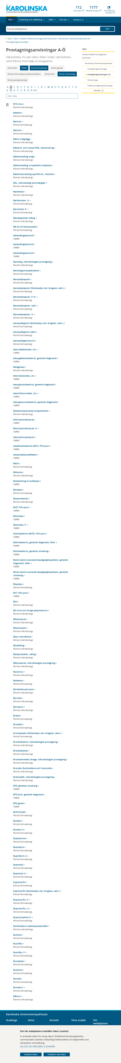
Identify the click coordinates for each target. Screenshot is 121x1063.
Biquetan (17, 584)
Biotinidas (18, 516)
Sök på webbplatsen (17, 28)
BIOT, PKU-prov (21, 507)
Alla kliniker (12, 68)
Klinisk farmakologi (39, 68)
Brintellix (17, 724)
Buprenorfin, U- (21, 908)
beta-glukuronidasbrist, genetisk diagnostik (35, 402)
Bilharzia (17, 472)
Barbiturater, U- (21, 200)
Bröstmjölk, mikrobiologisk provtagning (33, 777)
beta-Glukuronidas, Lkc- (25, 393)
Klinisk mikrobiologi (67, 74)
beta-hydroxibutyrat (23, 419)
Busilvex (17, 934)
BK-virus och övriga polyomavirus (30, 610)
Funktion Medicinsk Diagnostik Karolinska (38, 38)
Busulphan (18, 961)
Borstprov (18, 706)
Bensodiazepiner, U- (23, 314)
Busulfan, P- (19, 952)
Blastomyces (19, 619)
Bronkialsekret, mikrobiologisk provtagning (35, 741)
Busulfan (17, 943)
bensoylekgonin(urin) (24, 340)
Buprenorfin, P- (21, 899)
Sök (107, 28)
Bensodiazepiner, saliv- (25, 305)
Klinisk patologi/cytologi (17, 80)
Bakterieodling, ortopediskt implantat (32, 165)
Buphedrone (19, 838)
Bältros (17, 996)
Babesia (17, 112)
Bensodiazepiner (21, 279)
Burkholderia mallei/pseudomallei (30, 926)
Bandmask (18, 191)
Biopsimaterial (20, 498)
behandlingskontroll (23, 235)
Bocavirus (18, 671)
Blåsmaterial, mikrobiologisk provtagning (34, 663)
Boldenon (18, 680)
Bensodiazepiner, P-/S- (24, 296)
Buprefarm (18, 847)
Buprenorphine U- (22, 917)
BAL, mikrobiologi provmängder (29, 182)
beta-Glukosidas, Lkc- (24, 375)
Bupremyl (18, 864)
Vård (16, 38)
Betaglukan (19, 367)
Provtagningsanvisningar (17, 42)
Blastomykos (19, 627)
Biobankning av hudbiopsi (26, 481)
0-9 (35, 90)
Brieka (16, 715)
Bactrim (17, 121)
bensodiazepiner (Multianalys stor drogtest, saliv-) (38, 288)
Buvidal (17, 978)
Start (10, 38)
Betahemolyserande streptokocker (30, 410)
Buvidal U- (18, 987)
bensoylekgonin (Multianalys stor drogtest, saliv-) (38, 323)
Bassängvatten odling (24, 217)
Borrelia (17, 698)
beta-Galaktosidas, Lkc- (25, 349)
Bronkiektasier (20, 750)
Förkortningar (92, 80)
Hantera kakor (31, 1054)
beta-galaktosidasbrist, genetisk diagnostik (35, 358)
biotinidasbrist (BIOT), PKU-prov (29, 533)
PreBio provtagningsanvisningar (100, 85)
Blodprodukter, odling (24, 654)
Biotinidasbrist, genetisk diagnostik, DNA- (34, 542)
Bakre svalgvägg (21, 139)
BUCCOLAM (19, 812)
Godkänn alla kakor (57, 1054)
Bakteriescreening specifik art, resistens (33, 174)
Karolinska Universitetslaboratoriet (74, 38)
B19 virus (18, 103)
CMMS (24, 68)
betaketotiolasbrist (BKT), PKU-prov (31, 445)
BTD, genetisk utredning (25, 785)
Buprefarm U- (20, 855)
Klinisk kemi (50, 74)
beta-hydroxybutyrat (23, 437)
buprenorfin (19, 882)
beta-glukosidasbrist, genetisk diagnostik (34, 384)
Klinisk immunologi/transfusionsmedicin (24, 74)
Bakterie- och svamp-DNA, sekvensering (33, 147)
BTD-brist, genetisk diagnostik (28, 794)
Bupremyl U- (19, 873)
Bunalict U (18, 829)
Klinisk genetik (57, 68)
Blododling (18, 645)
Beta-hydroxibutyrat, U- (25, 428)
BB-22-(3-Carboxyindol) (25, 226)
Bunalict (17, 820)
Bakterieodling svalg (23, 156)
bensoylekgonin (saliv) (24, 331)
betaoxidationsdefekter (25, 454)
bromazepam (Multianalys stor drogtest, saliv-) (37, 733)
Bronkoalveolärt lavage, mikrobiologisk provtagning (39, 759)
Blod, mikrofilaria (22, 636)
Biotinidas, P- (20, 524)
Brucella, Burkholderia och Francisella (32, 768)
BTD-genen (18, 803)
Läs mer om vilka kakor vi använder (37, 1046)
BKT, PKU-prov (20, 592)
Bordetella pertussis (23, 689)
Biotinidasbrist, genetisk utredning (30, 551)
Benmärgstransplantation (26, 270)
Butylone (17, 969)
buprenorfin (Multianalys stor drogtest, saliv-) (36, 891)
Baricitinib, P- (20, 209)
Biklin (16, 463)
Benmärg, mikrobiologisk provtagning (32, 261)
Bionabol (17, 489)
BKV (15, 601)
